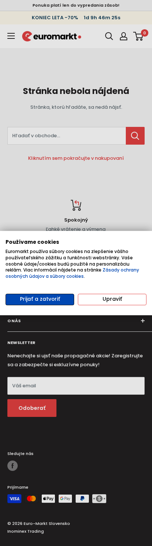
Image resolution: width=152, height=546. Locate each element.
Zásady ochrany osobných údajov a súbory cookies (72, 273)
